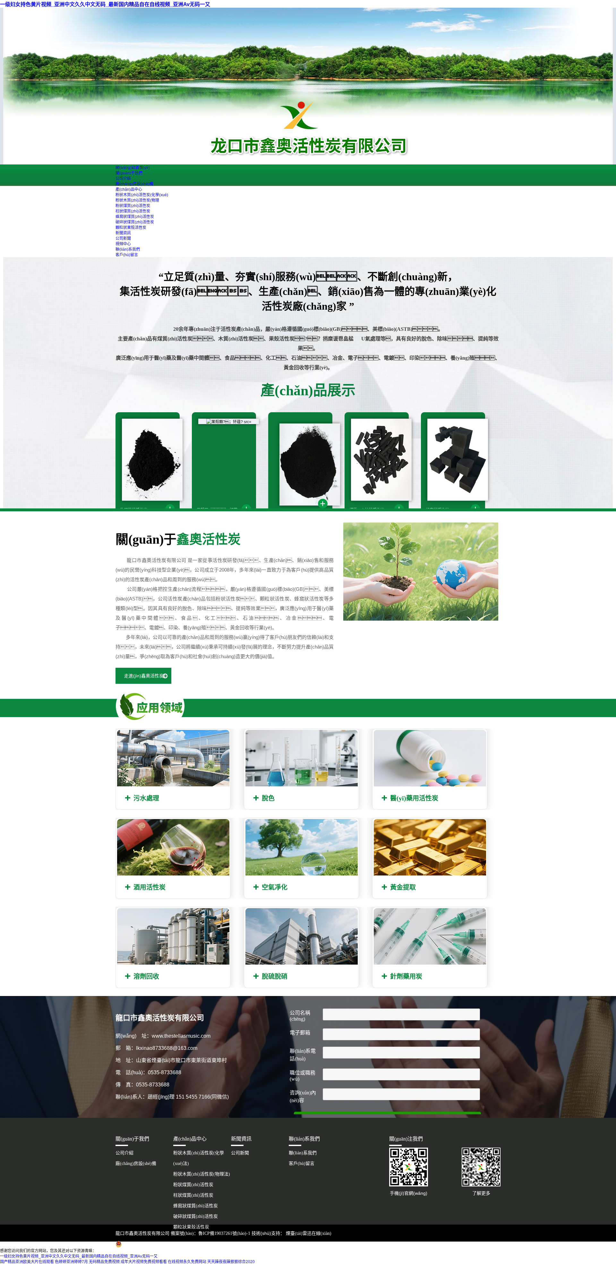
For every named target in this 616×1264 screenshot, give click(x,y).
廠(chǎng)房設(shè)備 (134, 184)
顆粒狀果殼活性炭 (131, 227)
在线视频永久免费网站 (187, 1262)
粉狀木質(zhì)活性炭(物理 (137, 200)
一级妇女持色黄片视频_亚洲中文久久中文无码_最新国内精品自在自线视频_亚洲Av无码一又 (105, 4)
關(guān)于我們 (129, 173)
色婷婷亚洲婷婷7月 (71, 1262)
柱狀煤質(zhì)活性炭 (133, 211)
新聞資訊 (123, 233)
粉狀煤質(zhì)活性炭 (133, 206)
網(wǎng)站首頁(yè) (133, 167)
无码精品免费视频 (104, 1262)
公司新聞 (123, 238)
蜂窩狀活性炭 (437, 510)
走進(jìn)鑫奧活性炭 (144, 675)
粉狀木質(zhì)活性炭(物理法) (201, 1174)
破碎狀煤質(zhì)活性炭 (135, 222)
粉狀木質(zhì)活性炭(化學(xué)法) (198, 1158)
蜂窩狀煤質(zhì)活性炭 (135, 216)
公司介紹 (123, 178)
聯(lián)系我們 (128, 249)
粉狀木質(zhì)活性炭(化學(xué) (142, 195)
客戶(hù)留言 (127, 255)
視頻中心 (123, 244)
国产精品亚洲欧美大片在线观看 (27, 1262)
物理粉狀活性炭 (133, 510)
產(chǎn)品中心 (129, 189)
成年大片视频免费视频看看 (144, 1262)
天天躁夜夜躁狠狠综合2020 (231, 1262)
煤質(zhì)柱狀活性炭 (366, 510)
